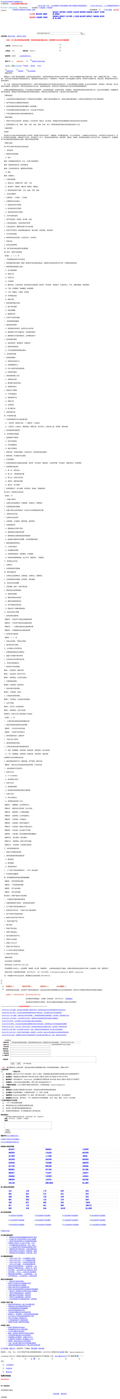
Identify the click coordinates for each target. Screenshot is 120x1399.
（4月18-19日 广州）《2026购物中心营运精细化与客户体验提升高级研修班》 (54, 5)
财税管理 (85, 1159)
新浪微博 (26, 65)
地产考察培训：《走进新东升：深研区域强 (22, 1276)
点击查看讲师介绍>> (25, 56)
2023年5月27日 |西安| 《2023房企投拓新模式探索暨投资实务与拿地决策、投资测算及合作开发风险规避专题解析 (34, 1024)
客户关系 (12, 1166)
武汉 (62, 1194)
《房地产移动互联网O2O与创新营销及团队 (22, 1241)
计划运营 (49, 1152)
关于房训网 (4, 1348)
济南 (10, 1202)
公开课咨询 (10, 1365)
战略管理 (85, 1162)
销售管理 (12, 1152)
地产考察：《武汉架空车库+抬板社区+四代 (22, 1270)
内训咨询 (9, 1368)
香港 (62, 1205)
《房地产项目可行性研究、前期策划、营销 (22, 1251)
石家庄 (88, 1202)
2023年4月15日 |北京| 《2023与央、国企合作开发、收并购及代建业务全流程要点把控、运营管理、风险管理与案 (34, 1026)
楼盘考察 (49, 1166)
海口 (44, 1205)
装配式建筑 (49, 1183)
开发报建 (49, 1162)
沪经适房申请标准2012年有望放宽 (19, 1335)
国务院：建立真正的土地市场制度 (19, 1341)
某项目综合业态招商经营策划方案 (19, 1306)
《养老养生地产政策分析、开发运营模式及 (22, 1249)
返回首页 (64, 1394)
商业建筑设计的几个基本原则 (18, 1329)
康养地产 (12, 1173)
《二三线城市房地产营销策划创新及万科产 (22, 1247)
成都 (10, 1196)
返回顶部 (41, 1348)
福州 (10, 1208)
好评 (20, 1118)
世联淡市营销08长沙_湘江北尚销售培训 (21, 1304)
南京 (27, 1194)
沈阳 (62, 1202)
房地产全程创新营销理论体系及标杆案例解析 (23, 1289)
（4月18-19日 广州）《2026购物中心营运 (21, 1258)
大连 (44, 1199)
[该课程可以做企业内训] (37, 61)
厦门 (10, 1205)
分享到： (9, 65)
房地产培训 (11, 36)
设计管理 (12, 1156)
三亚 (27, 1205)
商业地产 (12, 1149)
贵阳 (27, 1199)
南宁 (27, 1202)
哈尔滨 (63, 1208)
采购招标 (85, 1166)
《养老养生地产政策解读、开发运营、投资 (22, 1253)
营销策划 (49, 1149)
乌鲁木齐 (89, 1205)
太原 (44, 1196)
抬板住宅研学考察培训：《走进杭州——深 (22, 1266)
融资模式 (12, 1169)
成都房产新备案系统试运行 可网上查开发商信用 (24, 1345)
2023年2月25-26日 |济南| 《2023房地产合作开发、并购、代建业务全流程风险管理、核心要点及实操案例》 (32, 1029)
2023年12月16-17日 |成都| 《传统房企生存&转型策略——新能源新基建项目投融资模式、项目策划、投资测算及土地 (35, 1015)
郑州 (87, 1194)
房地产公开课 (21, 36)
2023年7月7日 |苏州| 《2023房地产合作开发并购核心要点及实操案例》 (22, 1021)
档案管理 (12, 1179)
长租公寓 (12, 1183)
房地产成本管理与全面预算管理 (18, 1287)
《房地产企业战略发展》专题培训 (19, 1297)
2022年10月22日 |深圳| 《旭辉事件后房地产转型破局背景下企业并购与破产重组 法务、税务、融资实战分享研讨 (34, 1035)
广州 (44, 1191)
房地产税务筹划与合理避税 (17, 1285)
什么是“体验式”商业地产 (16, 1331)
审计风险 (85, 1169)
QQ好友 (20, 65)
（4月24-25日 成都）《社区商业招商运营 (21, 1264)
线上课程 (85, 1183)
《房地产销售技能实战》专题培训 (19, 1293)
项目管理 (12, 1159)
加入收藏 (109, 10)
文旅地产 (85, 1173)
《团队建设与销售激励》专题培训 (19, 1295)
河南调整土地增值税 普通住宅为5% (20, 1337)
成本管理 (49, 1159)
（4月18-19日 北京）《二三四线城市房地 (21, 1260)
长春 (27, 1208)
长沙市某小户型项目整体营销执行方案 (21, 1316)
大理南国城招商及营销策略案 (18, 1308)
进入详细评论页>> (13, 1136)
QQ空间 (39, 65)
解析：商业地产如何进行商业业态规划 (21, 1333)
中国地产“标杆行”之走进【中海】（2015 (21, 1243)
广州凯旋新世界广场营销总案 (18, 1320)
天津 (62, 1199)
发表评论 (7, 1132)
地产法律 (49, 1169)
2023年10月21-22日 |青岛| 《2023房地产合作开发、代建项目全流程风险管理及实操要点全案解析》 (30, 1018)
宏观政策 (12, 1176)
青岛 (10, 1194)
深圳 (62, 1191)
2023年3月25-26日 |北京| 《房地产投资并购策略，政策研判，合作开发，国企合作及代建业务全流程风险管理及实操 (35, 1032)
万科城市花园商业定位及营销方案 (19, 1312)
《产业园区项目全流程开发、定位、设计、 (22, 1245)
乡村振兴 (85, 1176)
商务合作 (9, 1372)
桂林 (44, 1208)
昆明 (27, 1196)
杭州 (87, 1191)
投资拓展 (12, 1162)
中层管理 (49, 1176)
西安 (87, 1196)
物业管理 (85, 1152)
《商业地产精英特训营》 (16, 1281)
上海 (27, 1191)
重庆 (10, 1199)
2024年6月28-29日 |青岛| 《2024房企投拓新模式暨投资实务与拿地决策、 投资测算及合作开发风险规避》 (32, 1012)
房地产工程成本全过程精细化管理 (19, 1283)
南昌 (44, 1202)
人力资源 (49, 1156)
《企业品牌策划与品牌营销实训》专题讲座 (22, 1299)
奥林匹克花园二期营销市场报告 (18, 1322)
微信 (14, 65)
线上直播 (89, 1208)
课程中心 (12, 1348)
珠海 (87, 1199)
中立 (13, 1118)
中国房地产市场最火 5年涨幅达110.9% (20, 1339)
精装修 (85, 1156)
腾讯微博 (32, 65)
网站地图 (34, 1348)
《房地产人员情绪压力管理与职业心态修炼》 (23, 1291)
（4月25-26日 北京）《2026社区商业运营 (21, 1262)
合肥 (62, 1196)
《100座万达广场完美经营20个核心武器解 (22, 1239)
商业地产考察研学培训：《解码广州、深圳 (22, 1268)
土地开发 (49, 1179)
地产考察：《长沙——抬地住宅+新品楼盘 (22, 1272)
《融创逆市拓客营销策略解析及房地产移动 (22, 1237)
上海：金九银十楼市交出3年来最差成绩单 (22, 1343)
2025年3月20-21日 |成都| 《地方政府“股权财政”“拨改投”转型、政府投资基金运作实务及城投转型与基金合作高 (34, 1010)
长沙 (44, 1194)
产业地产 (49, 1173)
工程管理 (85, 1149)
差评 (27, 1118)
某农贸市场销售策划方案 (16, 1310)
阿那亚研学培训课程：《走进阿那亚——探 (22, 1274)
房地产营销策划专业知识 (16, 1327)
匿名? (8, 1130)
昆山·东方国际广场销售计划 (17, 1318)
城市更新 (85, 1179)
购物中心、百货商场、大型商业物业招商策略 (23, 1314)
